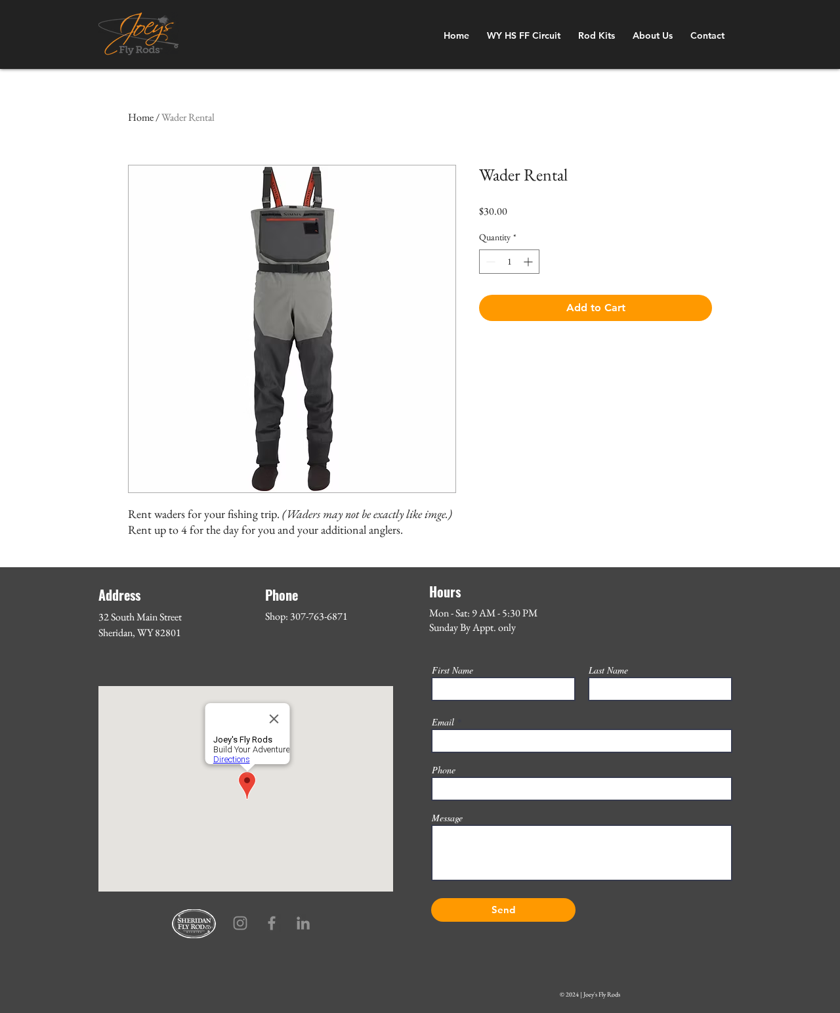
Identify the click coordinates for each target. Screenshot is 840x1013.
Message (447, 818)
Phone (443, 770)
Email (443, 722)
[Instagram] (240, 923)
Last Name (608, 670)
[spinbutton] (509, 261)
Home (141, 117)
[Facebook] (271, 923)
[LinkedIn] (303, 923)
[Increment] (529, 261)
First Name (452, 670)
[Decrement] (489, 261)
